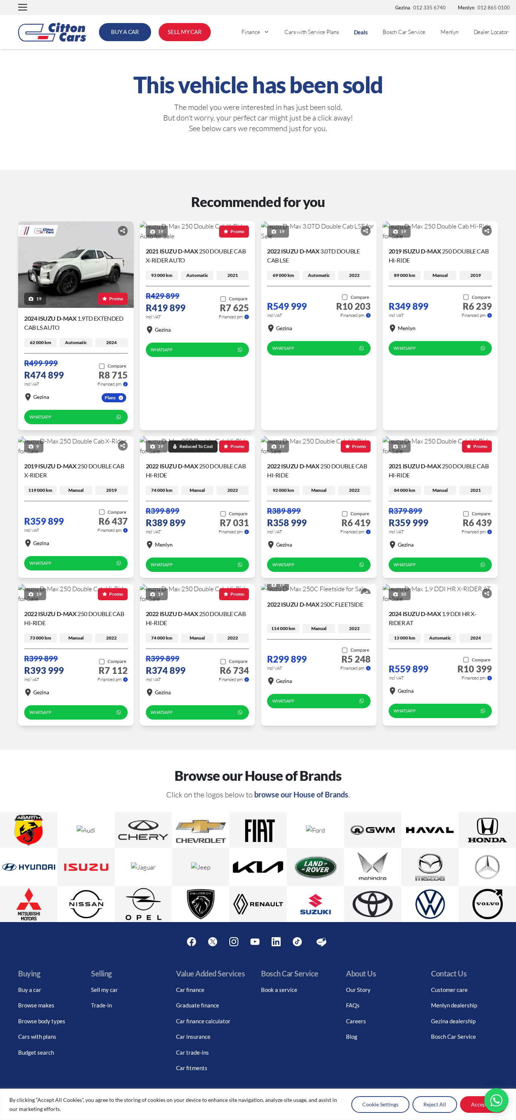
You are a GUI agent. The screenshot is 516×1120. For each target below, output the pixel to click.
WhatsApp (40, 416)
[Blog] (321, 942)
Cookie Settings (380, 1104)
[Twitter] (212, 942)
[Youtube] (255, 942)
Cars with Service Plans (311, 32)
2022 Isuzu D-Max (315, 604)
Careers (356, 1021)
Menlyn (449, 32)
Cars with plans (37, 1036)
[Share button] (123, 231)
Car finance (190, 989)
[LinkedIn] (276, 942)
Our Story (358, 989)
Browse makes (36, 1005)
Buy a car (29, 989)
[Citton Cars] (52, 32)
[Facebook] (191, 942)
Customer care (449, 989)
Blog (351, 1036)
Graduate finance (197, 1005)
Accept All (483, 1104)
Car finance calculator (203, 1021)
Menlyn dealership (454, 1005)
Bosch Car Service (404, 32)
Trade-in (101, 1005)
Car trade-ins (192, 1052)
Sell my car (104, 989)
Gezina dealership (453, 1021)
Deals (361, 32)
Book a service (279, 989)
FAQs (353, 1005)
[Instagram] (233, 942)
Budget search (36, 1052)
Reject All (434, 1104)
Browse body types (41, 1021)
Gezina (41, 397)
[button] (22, 8)
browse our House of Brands (301, 794)
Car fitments (191, 1067)
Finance (250, 32)
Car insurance (193, 1036)
